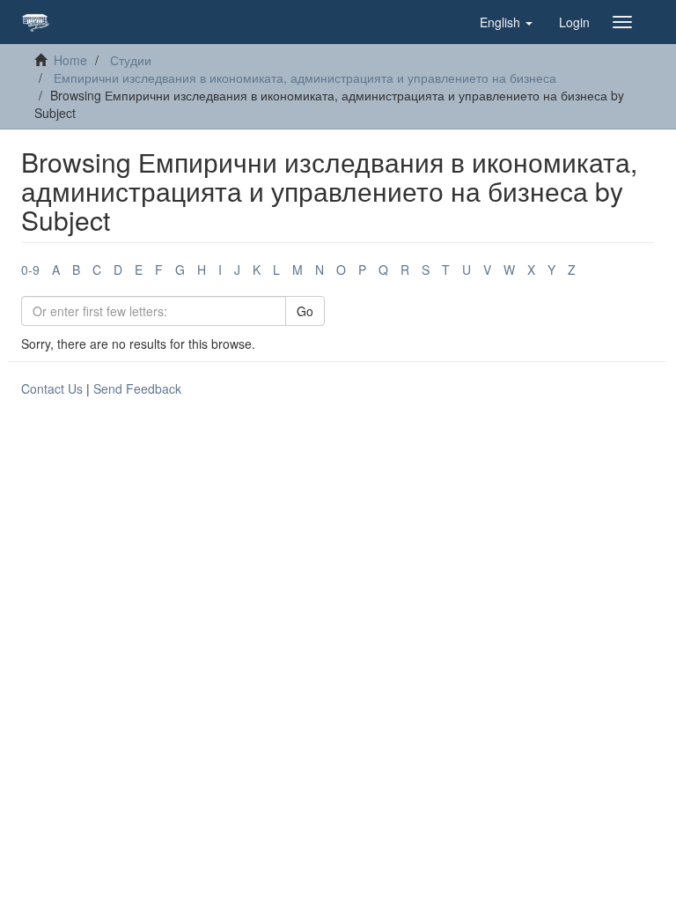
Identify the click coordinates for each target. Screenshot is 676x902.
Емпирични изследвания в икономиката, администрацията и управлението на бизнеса (305, 77)
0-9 (30, 269)
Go (305, 311)
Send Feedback (137, 388)
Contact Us (52, 388)
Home (70, 60)
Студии (130, 60)
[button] (506, 22)
